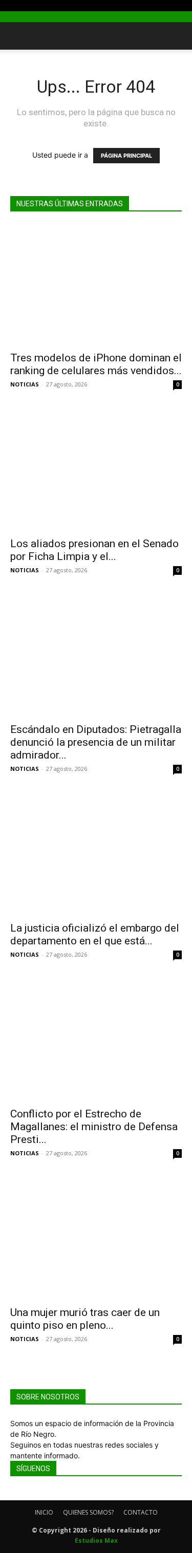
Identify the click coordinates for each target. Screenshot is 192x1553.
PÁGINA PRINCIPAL (126, 155)
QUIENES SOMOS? (88, 1512)
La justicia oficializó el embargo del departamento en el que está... (94, 934)
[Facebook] (14, 6)
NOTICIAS (24, 384)
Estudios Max (96, 1540)
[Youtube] (44, 6)
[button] (17, 36)
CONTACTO (140, 1512)
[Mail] (29, 6)
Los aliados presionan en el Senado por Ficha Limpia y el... (94, 550)
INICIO (44, 1512)
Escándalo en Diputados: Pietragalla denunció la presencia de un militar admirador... (95, 742)
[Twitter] (37, 6)
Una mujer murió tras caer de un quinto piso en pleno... (85, 1318)
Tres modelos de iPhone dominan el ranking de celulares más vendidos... (96, 364)
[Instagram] (22, 6)
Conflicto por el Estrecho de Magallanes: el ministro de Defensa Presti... (94, 1127)
